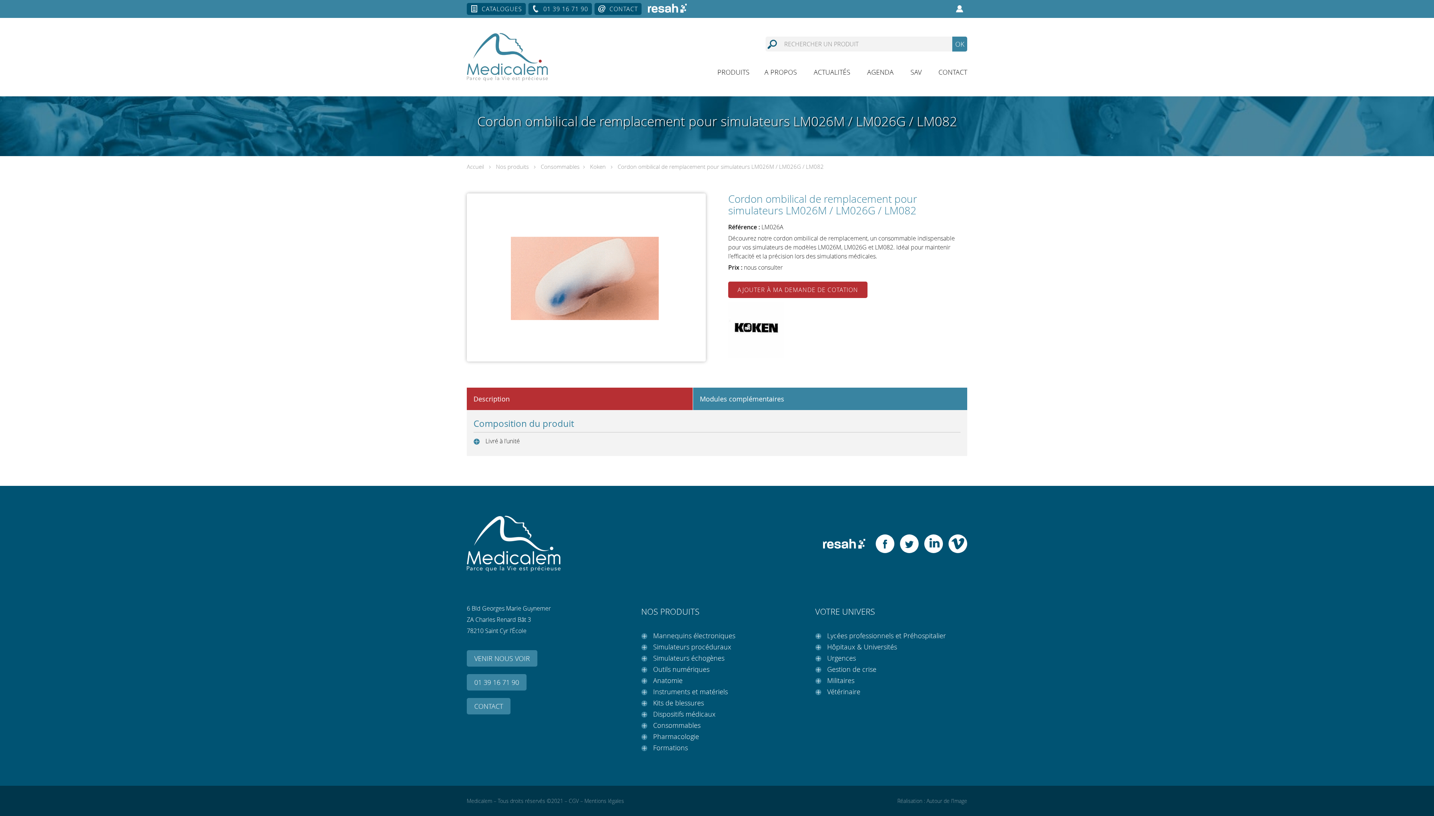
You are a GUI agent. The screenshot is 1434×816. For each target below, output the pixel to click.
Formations (670, 747)
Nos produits (512, 166)
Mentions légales (604, 800)
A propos (780, 72)
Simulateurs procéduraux (692, 646)
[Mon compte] (959, 9)
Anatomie (668, 680)
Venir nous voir (502, 658)
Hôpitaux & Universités (862, 646)
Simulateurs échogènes (688, 658)
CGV (574, 800)
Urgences (841, 658)
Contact (623, 9)
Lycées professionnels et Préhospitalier (886, 635)
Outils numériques (681, 669)
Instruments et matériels (690, 691)
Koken (598, 166)
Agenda (880, 72)
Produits (733, 72)
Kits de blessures (678, 702)
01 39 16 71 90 (565, 9)
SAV (916, 72)
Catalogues (502, 9)
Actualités (832, 72)
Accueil (475, 166)
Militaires (840, 680)
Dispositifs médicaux (684, 714)
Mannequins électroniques (694, 635)
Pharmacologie (676, 736)
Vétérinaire (843, 691)
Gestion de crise (851, 669)
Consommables (560, 166)
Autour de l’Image (946, 800)
